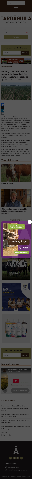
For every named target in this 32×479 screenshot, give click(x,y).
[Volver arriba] (29, 476)
